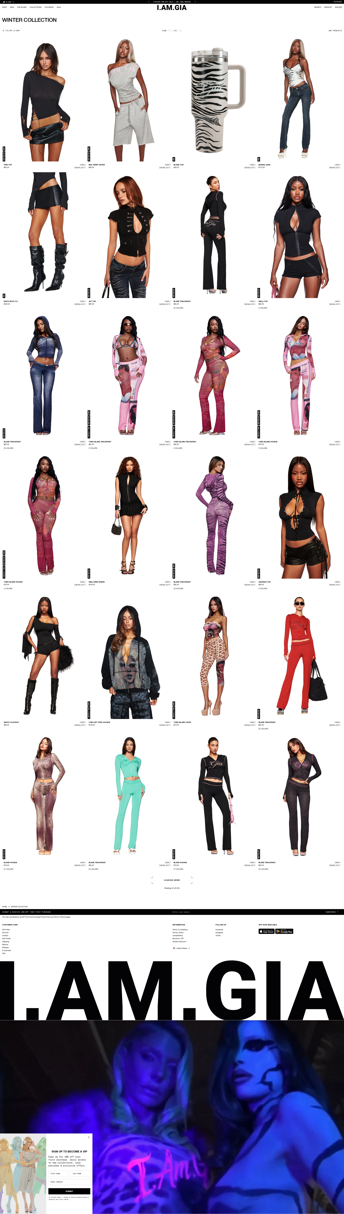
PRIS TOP (8, 165)
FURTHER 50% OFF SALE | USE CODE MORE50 (171, 3)
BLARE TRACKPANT (182, 301)
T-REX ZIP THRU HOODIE (99, 722)
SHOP (4, 7)
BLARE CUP (179, 165)
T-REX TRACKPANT (182, 1003)
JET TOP (92, 301)
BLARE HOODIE (10, 863)
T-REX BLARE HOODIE (268, 442)
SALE (59, 7)
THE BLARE (21, 7)
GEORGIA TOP (265, 582)
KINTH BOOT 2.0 (11, 301)
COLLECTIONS (35, 7)
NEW (12, 7)
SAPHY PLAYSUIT (11, 722)
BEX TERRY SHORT (97, 165)
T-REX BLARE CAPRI (182, 722)
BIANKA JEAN (264, 165)
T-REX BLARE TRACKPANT (100, 442)
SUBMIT (69, 1191)
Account (338, 2)
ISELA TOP (263, 301)
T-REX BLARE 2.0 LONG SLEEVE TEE (274, 1003)
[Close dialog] (88, 1137)
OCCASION (49, 7)
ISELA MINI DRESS (97, 582)
